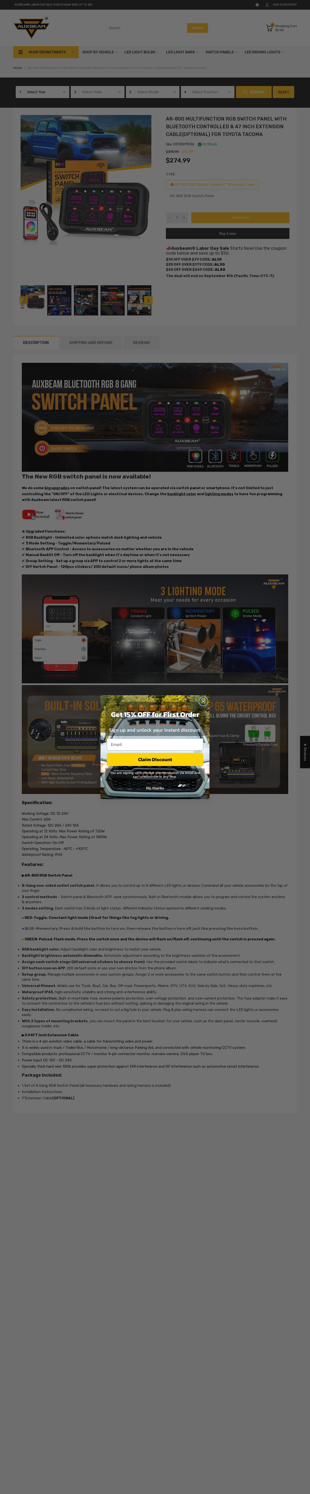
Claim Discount (155, 759)
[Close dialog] (203, 701)
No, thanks (155, 788)
